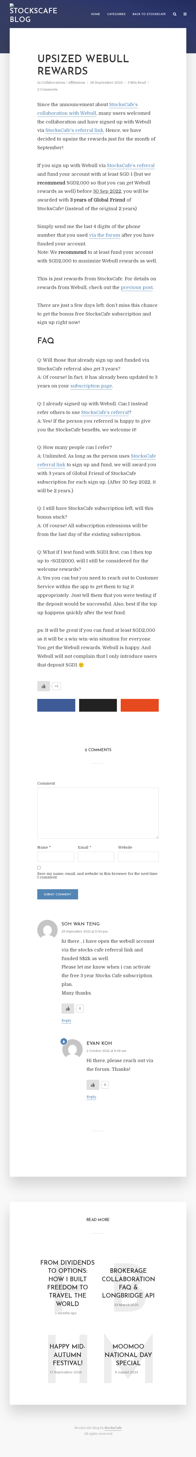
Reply (66, 1021)
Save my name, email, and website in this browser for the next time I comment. (97, 875)
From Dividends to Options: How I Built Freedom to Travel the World (67, 1284)
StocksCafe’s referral (131, 165)
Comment (46, 783)
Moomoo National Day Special (128, 1355)
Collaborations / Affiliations (63, 82)
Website (125, 847)
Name (44, 847)
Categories (116, 14)
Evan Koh (99, 1043)
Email (84, 847)
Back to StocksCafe (149, 14)
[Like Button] (43, 686)
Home (95, 14)
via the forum (104, 235)
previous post (137, 287)
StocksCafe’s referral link (74, 130)
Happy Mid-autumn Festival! (67, 1355)
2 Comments (47, 89)
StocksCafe (113, 1428)
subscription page (91, 385)
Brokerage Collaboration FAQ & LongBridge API (128, 1283)
